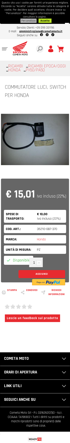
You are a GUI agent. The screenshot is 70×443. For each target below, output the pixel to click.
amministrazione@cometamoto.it (40, 31)
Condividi (32, 290)
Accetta (45, 20)
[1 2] (36, 263)
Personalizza (28, 20)
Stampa (12, 290)
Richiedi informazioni (56, 292)
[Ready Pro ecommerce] (35, 439)
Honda (41, 239)
